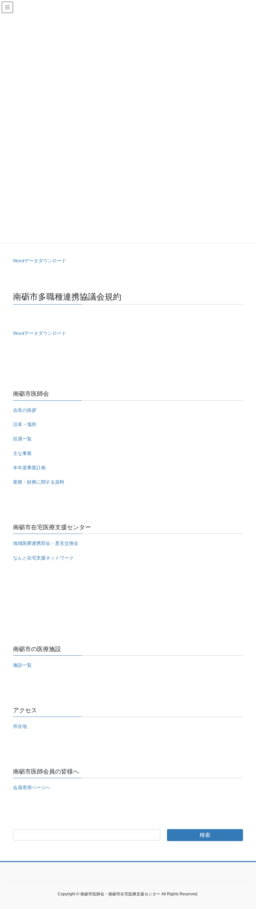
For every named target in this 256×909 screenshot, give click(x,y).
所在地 (20, 726)
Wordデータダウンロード (39, 260)
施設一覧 (22, 665)
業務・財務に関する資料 (38, 482)
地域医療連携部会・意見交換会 (45, 543)
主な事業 (22, 453)
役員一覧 (22, 438)
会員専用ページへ (31, 787)
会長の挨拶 (24, 410)
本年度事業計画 (29, 467)
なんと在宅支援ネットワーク (43, 558)
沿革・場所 (24, 424)
